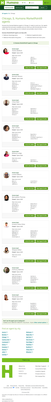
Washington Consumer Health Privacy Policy (34, 385)
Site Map (17, 387)
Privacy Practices (13, 385)
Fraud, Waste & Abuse (36, 387)
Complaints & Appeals (40, 371)
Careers (20, 376)
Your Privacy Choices (8, 387)
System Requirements (25, 389)
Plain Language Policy (40, 376)
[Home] (10, 2)
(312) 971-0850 (29, 288)
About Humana (22, 368)
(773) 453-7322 (29, 188)
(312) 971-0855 (29, 241)
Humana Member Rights (40, 369)
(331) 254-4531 (29, 93)
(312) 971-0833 (29, 215)
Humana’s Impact (23, 373)
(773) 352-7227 (29, 119)
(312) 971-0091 (29, 261)
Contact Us (21, 371)
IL (9, 13)
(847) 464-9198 (29, 166)
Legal (8, 385)
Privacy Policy (21, 385)
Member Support (40, 366)
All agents (5, 13)
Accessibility (45, 387)
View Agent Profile (42, 67)
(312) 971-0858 (29, 144)
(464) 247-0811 (29, 67)
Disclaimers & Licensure (25, 387)
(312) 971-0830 (29, 314)
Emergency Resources (40, 373)
